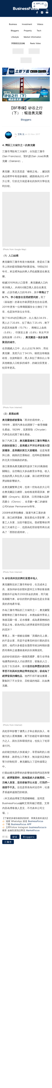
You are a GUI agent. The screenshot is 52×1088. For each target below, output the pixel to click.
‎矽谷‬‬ (14, 836)
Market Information (32, 37)
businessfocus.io (37, 827)
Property (28, 30)
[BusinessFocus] (26, 8)
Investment (27, 24)
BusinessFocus (35, 821)
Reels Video (35, 43)
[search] (47, 10)
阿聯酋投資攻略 (18, 43)
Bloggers (15, 30)
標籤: (6, 836)
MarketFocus (33, 830)
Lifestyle (15, 37)
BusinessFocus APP (21, 824)
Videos (40, 24)
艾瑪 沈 (21, 134)
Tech (39, 30)
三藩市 (8, 842)
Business (13, 24)
